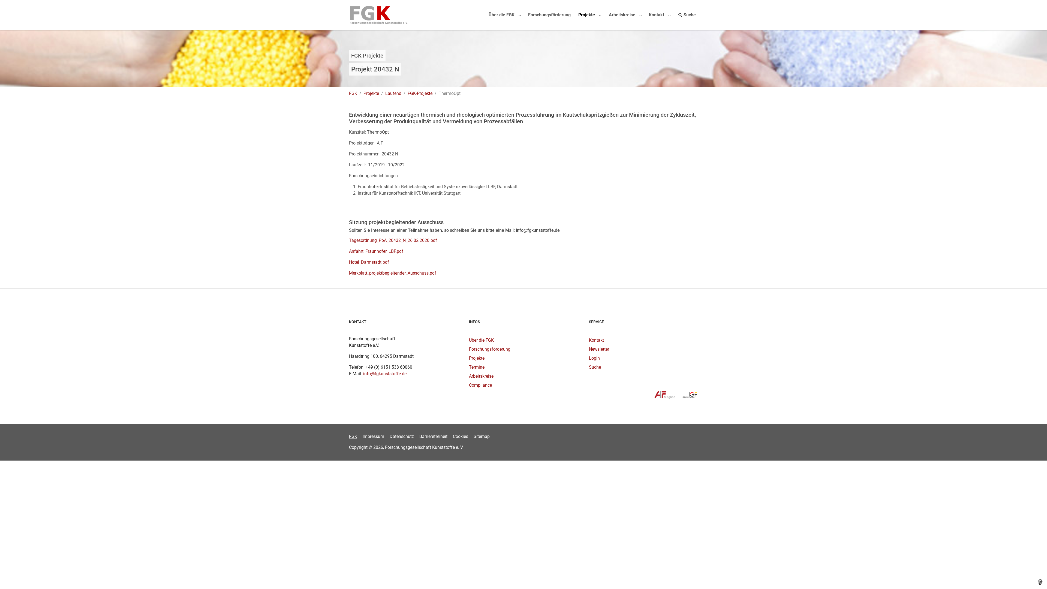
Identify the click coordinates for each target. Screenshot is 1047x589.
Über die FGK (481, 340)
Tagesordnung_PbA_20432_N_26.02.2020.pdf (393, 240)
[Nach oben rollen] (1035, 577)
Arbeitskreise (481, 376)
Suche (595, 367)
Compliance (480, 385)
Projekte (477, 358)
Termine (477, 367)
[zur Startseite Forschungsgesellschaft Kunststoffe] (379, 15)
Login (594, 358)
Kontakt (596, 340)
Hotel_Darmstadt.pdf (369, 262)
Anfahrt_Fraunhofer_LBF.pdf (376, 251)
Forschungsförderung (489, 349)
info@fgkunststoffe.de (385, 373)
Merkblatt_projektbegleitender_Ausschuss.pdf (392, 273)
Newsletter (599, 349)
